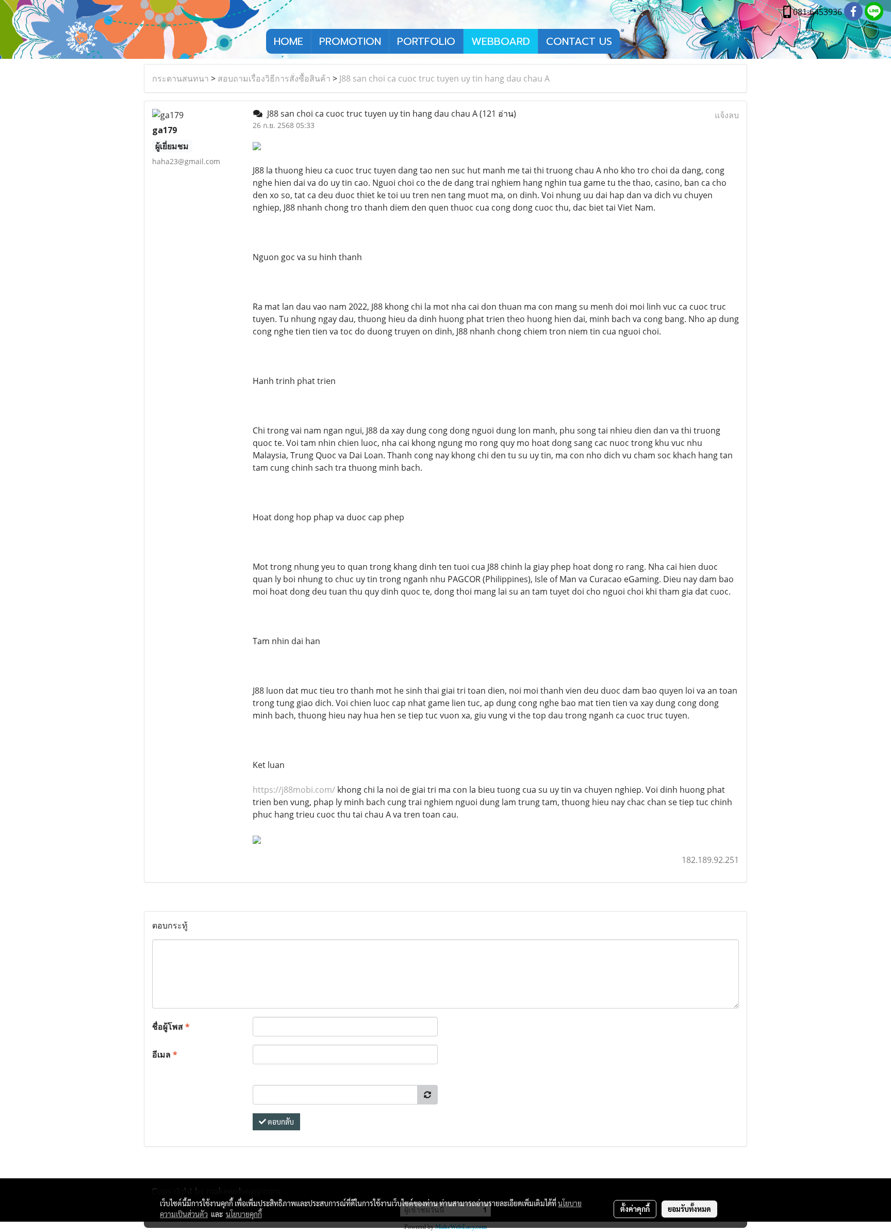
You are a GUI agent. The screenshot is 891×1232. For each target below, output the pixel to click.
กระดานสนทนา (180, 78)
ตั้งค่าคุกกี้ (635, 1208)
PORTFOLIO (426, 41)
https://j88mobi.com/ (294, 789)
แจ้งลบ (727, 115)
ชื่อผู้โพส (171, 1026)
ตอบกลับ (280, 1121)
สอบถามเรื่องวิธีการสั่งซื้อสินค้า (274, 78)
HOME (288, 41)
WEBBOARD (500, 41)
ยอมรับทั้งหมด (689, 1208)
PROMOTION (350, 41)
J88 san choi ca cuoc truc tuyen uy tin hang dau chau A (444, 78)
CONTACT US (579, 41)
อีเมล (164, 1054)
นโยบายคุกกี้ (244, 1214)
